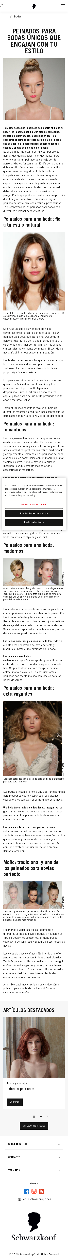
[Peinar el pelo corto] (34, 1064)
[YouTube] (41, 1191)
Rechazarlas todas (34, 522)
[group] (34, 1069)
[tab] (34, 1116)
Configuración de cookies (34, 505)
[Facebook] (27, 1191)
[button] (34, 1144)
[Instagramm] (34, 1191)
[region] (34, 504)
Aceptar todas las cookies (34, 513)
